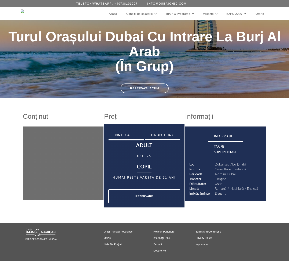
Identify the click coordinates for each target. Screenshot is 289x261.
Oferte (260, 13)
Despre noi (160, 250)
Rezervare (144, 196)
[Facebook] (205, 3)
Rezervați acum (144, 88)
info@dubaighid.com (167, 3)
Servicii (157, 244)
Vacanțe (208, 13)
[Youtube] (214, 3)
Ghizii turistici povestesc (118, 231)
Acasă (113, 13)
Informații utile (161, 238)
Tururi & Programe (177, 13)
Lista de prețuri (113, 244)
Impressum (202, 244)
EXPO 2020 (234, 13)
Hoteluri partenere (164, 231)
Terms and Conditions (208, 231)
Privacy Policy (204, 238)
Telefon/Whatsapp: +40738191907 (107, 3)
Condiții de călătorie (139, 13)
